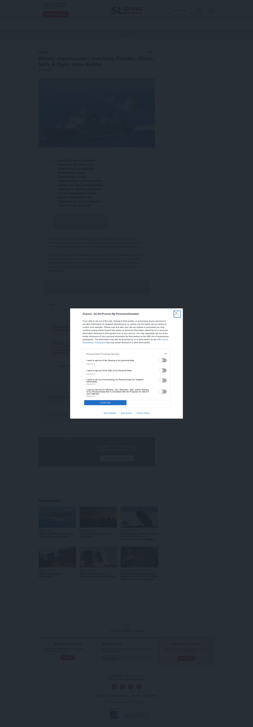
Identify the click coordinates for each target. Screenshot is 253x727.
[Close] (177, 314)
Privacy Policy (143, 413)
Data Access (126, 413)
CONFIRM (105, 403)
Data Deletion (110, 413)
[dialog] (126, 363)
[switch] (163, 360)
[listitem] (126, 353)
